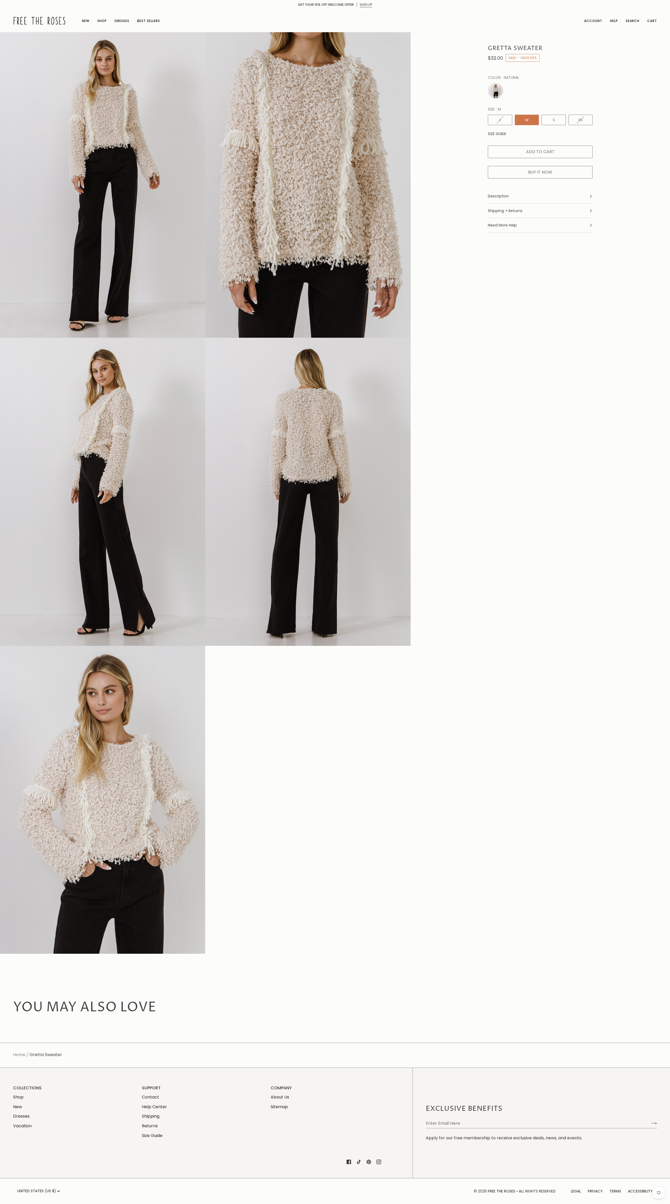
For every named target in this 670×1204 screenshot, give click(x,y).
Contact (150, 1097)
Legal (576, 1191)
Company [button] (281, 1088)
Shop (18, 1097)
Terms (615, 1191)
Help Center (154, 1107)
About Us (280, 1097)
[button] (85, 20)
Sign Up (366, 4)
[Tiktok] (358, 1161)
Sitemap (279, 1107)
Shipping (150, 1116)
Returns (150, 1126)
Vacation (22, 1126)
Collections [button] (27, 1088)
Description (498, 196)
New (17, 1107)
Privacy (595, 1191)
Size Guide (497, 133)
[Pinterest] (368, 1161)
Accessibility (640, 1191)
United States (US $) (36, 1191)
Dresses (21, 1116)
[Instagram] (378, 1161)
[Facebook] (349, 1161)
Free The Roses (501, 1191)
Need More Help (502, 225)
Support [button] (151, 1088)
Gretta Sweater (46, 1055)
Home (19, 1055)
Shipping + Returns (505, 210)
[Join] (650, 1123)
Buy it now (540, 172)
